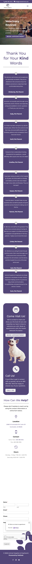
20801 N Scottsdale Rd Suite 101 (16, 424)
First (4, 507)
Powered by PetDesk (16, 555)
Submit (6, 544)
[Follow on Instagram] (16, 560)
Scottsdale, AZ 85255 (16, 427)
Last (18, 507)
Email (5, 510)
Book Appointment (15, 36)
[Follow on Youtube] (19, 560)
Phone (5, 516)
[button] (28, 533)
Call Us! (10, 390)
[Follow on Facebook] (13, 560)
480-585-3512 (20, 439)
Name (5, 502)
